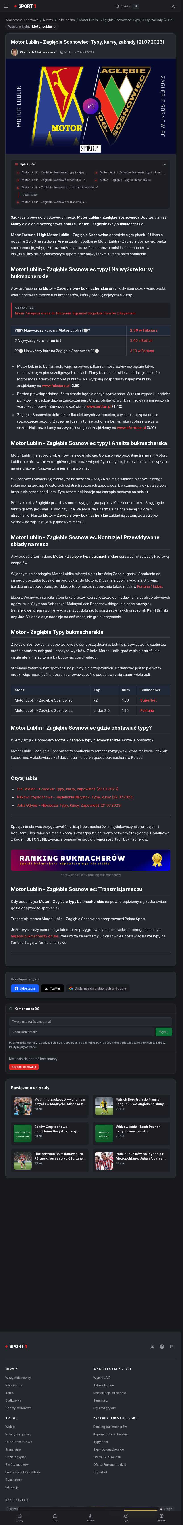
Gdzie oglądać (15, 1457)
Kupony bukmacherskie (110, 1434)
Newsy (48, 20)
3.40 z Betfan (141, 340)
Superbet (148, 700)
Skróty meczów (17, 1464)
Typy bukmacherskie (108, 1449)
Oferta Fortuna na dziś (109, 1464)
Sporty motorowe (18, 1408)
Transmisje (13, 1449)
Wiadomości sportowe (21, 20)
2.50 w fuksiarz (144, 330)
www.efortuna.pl (131, 427)
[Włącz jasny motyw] (173, 6)
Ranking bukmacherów (110, 1427)
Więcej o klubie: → (32, 26)
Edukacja (12, 1487)
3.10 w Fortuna (142, 351)
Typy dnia (100, 1442)
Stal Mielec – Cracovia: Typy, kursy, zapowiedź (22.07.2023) (67, 789)
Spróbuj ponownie (24, 1066)
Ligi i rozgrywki (104, 1408)
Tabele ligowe (103, 1385)
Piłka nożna (66, 20)
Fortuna (147, 710)
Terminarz (100, 1400)
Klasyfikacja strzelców (109, 1393)
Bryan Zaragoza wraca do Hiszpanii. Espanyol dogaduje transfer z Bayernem (75, 313)
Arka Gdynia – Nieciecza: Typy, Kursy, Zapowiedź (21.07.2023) (69, 805)
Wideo (10, 1427)
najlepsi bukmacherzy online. (35, 936)
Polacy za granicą (18, 1434)
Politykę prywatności (22, 1047)
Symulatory (13, 1480)
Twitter (55, 988)
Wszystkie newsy (18, 1378)
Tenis (9, 1393)
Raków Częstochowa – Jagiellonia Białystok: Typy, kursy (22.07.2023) (75, 797)
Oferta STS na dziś (107, 1457)
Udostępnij (27, 988)
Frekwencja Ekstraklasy (22, 1472)
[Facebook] (162, 1347)
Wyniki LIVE (101, 1378)
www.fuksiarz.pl (56, 385)
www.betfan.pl (98, 406)
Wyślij (163, 1032)
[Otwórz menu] (6, 6)
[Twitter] (152, 1347)
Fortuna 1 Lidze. (150, 586)
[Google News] (172, 1347)
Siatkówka (13, 1400)
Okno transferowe (18, 1442)
